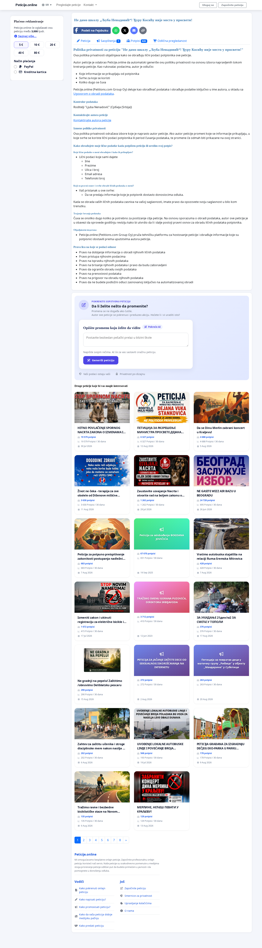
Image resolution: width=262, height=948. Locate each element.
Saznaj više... (27, 36)
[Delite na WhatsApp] (116, 30)
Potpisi (138, 41)
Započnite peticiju (232, 5)
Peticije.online (26, 5)
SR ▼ (48, 4)
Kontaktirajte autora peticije (92, 120)
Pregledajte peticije (68, 4)
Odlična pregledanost (172, 41)
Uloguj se (208, 5)
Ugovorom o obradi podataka (93, 94)
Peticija (85, 41)
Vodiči (79, 881)
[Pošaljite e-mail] (134, 30)
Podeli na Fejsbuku (94, 30)
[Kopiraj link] (143, 30)
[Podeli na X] (125, 30)
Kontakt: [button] (89, 4)
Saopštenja (109, 41)
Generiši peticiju (103, 360)
